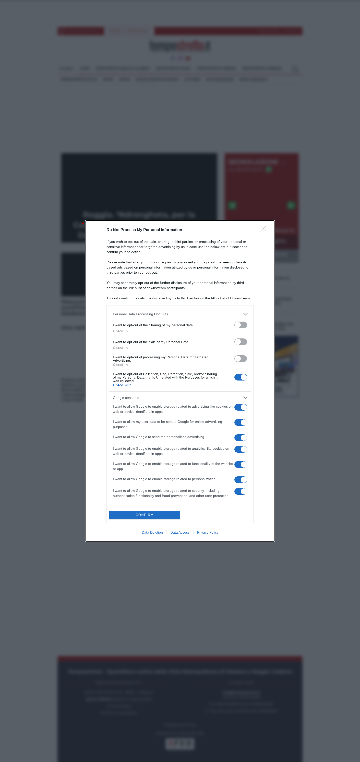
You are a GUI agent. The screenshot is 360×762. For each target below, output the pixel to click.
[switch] (240, 325)
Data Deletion (152, 532)
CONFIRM (145, 515)
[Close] (264, 230)
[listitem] (180, 314)
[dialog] (180, 381)
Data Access (180, 532)
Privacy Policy (207, 532)
